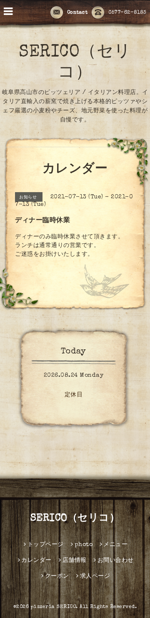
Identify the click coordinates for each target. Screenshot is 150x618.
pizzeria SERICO (53, 607)
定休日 (74, 395)
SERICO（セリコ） (75, 519)
